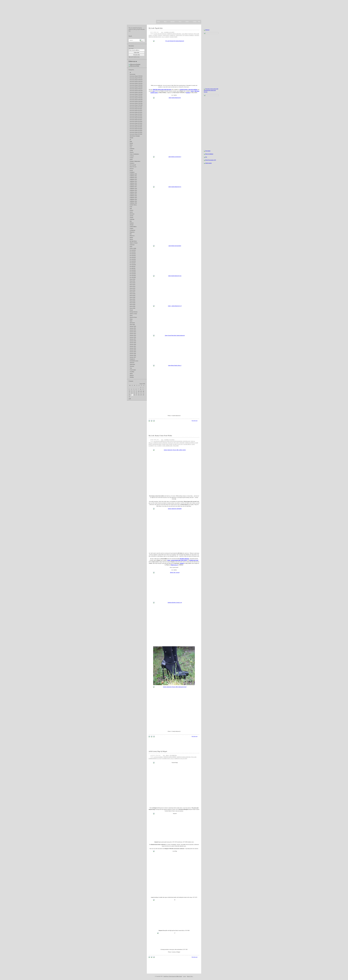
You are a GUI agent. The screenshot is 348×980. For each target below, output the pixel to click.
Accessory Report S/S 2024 (136, 132)
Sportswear (132, 322)
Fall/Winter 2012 (133, 177)
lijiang (160, 35)
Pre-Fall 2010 (133, 250)
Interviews (132, 213)
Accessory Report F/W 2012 (136, 79)
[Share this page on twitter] (154, 421)
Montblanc (186, 441)
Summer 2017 (133, 339)
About (165, 21)
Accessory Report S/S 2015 (136, 116)
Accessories (132, 74)
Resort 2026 (132, 308)
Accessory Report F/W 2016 (136, 87)
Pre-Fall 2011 (133, 252)
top (154, 91)
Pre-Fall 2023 (133, 273)
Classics (132, 152)
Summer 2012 (133, 330)
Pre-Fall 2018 (133, 264)
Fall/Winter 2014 (133, 181)
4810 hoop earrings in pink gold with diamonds (168, 441)
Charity (131, 150)
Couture (131, 157)
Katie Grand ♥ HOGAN (160, 33)
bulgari (193, 757)
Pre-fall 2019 (132, 266)
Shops (131, 319)
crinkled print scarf (191, 442)
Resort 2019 (132, 295)
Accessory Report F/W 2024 (136, 101)
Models (131, 237)
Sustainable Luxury (134, 360)
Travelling (132, 371)
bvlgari (196, 33)
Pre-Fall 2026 (133, 277)
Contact (194, 21)
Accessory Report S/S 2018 (136, 121)
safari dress (187, 444)
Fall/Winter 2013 (133, 179)
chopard (181, 442)
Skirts (131, 320)
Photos (187, 21)
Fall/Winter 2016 (133, 184)
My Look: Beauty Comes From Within (160, 435)
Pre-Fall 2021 (133, 270)
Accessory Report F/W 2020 (136, 94)
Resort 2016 (132, 290)
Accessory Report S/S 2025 (136, 134)
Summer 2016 (133, 337)
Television (132, 366)
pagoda (197, 35)
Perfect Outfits (133, 248)
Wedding (132, 377)
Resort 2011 (132, 281)
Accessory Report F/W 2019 (136, 92)
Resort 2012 (132, 282)
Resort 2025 (132, 306)
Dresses (132, 168)
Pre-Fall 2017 (133, 262)
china (150, 35)
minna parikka (189, 35)
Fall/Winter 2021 (133, 194)
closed (155, 35)
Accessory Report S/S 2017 (136, 119)
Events (131, 170)
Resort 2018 (132, 293)
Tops (131, 368)
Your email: (131, 48)
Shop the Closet (133, 317)
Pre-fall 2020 (132, 268)
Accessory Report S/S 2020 (136, 125)
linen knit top (180, 35)
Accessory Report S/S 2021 (136, 126)
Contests (132, 155)
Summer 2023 (133, 349)
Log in (184, 976)
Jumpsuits (132, 219)
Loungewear (132, 230)
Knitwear (132, 223)
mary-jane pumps (167, 444)
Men (131, 233)
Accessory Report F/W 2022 (136, 97)
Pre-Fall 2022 (133, 271)
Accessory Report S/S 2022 (136, 128)
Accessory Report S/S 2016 (136, 117)
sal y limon (165, 37)
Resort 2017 (132, 291)
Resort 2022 (132, 301)
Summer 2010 (133, 326)
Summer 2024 (133, 351)
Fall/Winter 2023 (133, 197)
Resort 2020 (132, 297)
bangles (191, 33)
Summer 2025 (133, 353)
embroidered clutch (155, 758)
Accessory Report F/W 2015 (136, 85)
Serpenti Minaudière (169, 757)
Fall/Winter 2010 (133, 174)
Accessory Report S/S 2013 (136, 112)
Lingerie (131, 228)
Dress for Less (133, 166)
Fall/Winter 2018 (133, 188)
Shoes (131, 315)
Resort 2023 (132, 302)
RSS (199, 21)
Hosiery (131, 210)
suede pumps (173, 37)
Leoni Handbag (158, 757)
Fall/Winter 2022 (133, 195)
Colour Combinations (134, 154)
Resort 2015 (132, 288)
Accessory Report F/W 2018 (136, 90)
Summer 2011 (133, 328)
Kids (131, 221)
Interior (131, 212)
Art (130, 139)
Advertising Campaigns (135, 135)
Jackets (131, 215)
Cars (131, 146)
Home (158, 21)
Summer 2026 (133, 355)
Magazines (132, 232)
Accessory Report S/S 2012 (136, 110)
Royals (131, 310)
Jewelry (131, 217)
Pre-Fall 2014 (133, 257)
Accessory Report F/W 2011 (136, 77)
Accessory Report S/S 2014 (136, 114)
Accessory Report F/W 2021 (136, 96)
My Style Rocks (133, 241)
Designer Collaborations (135, 161)
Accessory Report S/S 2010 (136, 106)
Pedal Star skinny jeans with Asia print (162, 89)
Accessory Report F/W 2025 (136, 103)
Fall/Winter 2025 (133, 201)
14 (138, 391)
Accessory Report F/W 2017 (136, 88)
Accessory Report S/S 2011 (136, 108)
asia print (185, 33)
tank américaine (167, 445)
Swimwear (132, 362)
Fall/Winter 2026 (133, 203)
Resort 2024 (132, 304)
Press (180, 21)
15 (141, 391)
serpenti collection (180, 758)
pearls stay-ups (178, 444)
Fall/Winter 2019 (133, 190)
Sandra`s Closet (133, 313)
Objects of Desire (133, 242)
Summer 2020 (133, 344)
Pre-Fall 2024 (133, 275)
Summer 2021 (133, 346)
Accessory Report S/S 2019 (136, 123)
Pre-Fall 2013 (133, 255)
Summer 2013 (133, 331)
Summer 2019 (133, 342)
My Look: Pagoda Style (156, 28)
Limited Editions (133, 226)
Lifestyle (131, 224)
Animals (131, 137)
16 (143, 391)
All (130, 72)
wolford (176, 445)
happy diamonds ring (155, 444)
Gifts (131, 208)
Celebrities (132, 148)
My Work (173, 21)
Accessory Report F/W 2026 (136, 105)
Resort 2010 (132, 279)
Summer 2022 (133, 348)
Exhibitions (132, 172)
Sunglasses (132, 359)
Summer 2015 (133, 335)
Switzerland (132, 364)
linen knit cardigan (169, 35)
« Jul (130, 398)
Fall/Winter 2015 (133, 183)
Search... (131, 40)
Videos (131, 373)
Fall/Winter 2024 (133, 199)
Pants (131, 246)
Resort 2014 (132, 286)
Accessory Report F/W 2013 (136, 81)
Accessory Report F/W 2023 (136, 99)
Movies (131, 239)
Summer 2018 (133, 340)
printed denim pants (155, 37)
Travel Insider (133, 369)
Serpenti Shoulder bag (174, 33)
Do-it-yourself (133, 164)
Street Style (132, 324)
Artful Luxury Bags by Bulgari (158, 751)
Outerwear (132, 244)
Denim (131, 159)
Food (131, 206)
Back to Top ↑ (190, 976)
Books (131, 145)
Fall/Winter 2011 (133, 175)
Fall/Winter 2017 (133, 186)
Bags (131, 141)
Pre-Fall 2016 (133, 261)
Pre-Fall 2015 (133, 259)
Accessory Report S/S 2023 (136, 130)
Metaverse (132, 235)
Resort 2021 (132, 299)
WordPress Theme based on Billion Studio (172, 976)
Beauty (131, 143)
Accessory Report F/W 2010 (136, 76)
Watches (132, 375)
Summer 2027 (133, 357)
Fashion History (133, 204)
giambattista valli (168, 758)
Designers (132, 163)
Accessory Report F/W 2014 (136, 83)
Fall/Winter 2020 (133, 192)
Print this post (194, 420)
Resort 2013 (132, 284)
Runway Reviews (133, 311)
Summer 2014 (133, 333)
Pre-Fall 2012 (133, 253)
